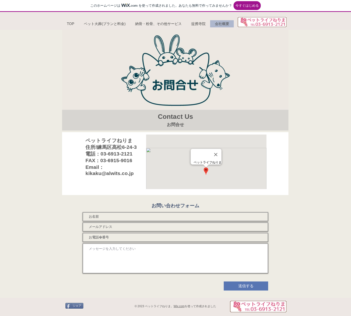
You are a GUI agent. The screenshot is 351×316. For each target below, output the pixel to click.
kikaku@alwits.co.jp (109, 173)
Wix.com (179, 306)
